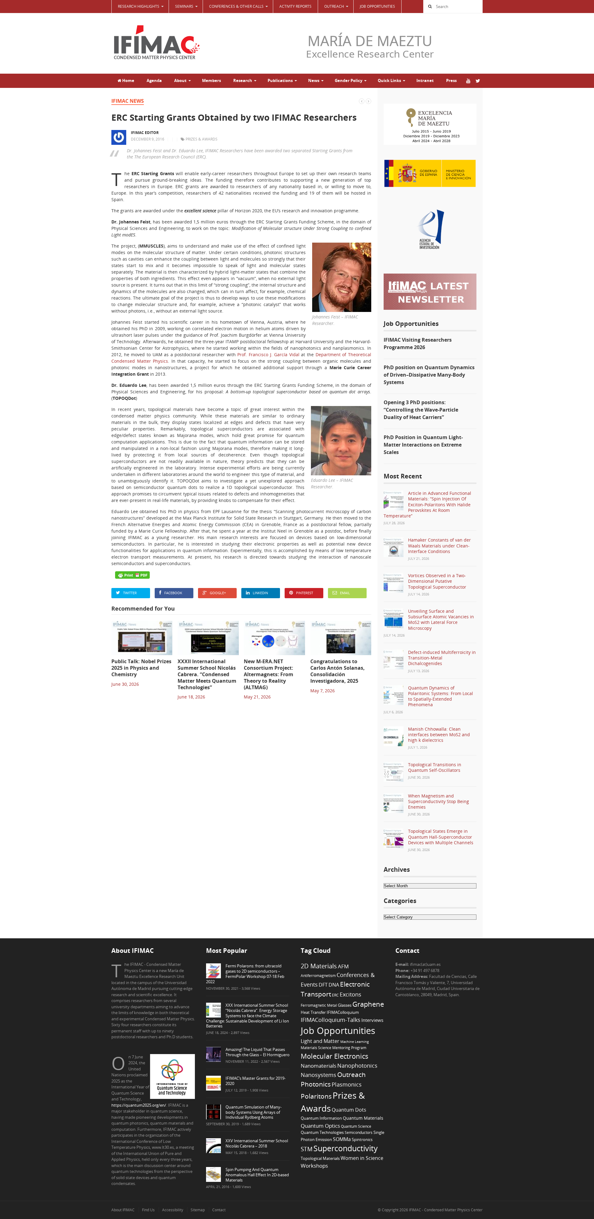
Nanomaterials (318, 1065)
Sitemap (198, 1210)
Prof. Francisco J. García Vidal (268, 354)
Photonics (316, 1084)
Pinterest (304, 592)
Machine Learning (354, 1042)
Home (127, 80)
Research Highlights (138, 6)
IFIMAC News (127, 100)
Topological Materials (320, 1158)
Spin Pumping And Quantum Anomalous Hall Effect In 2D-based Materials (257, 1175)
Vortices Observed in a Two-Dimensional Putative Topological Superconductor (437, 581)
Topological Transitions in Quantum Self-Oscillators (434, 767)
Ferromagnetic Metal (319, 1005)
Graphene (368, 1004)
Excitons (350, 994)
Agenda (154, 80)
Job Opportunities (377, 6)
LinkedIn (260, 592)
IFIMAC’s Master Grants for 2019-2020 (256, 1080)
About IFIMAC (123, 1210)
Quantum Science (356, 1126)
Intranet (425, 80)
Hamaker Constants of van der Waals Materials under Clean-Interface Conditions (439, 545)
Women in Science (362, 1158)
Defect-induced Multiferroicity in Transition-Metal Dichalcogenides (442, 657)
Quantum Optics (320, 1125)
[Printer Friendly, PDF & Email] (132, 575)
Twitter (130, 592)
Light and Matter (320, 1041)
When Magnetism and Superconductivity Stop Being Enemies (438, 801)
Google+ (218, 592)
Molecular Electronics (334, 1056)
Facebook (173, 592)
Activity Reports (295, 6)
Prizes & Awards (201, 139)
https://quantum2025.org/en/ (138, 1105)
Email (345, 592)
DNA (334, 984)
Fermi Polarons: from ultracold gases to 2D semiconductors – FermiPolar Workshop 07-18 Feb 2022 (245, 973)
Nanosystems (318, 1075)
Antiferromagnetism (318, 975)
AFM (343, 966)
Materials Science (316, 1047)
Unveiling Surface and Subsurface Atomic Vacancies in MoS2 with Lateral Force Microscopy (441, 619)
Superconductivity (345, 1148)
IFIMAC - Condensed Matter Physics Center (445, 1210)
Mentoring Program (349, 1047)
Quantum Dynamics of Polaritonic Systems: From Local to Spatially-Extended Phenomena (440, 696)
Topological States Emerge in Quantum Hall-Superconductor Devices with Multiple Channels (440, 836)
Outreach (351, 1074)
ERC (335, 994)
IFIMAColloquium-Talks (330, 1019)
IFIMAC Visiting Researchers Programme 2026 (418, 343)
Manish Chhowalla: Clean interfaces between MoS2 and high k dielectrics (439, 734)
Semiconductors (358, 1132)
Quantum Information (321, 1118)
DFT (323, 984)
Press (451, 80)
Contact (219, 1210)
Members (211, 80)
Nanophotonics (357, 1065)
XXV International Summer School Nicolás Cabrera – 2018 (257, 1143)
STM (306, 1149)
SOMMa (342, 1139)
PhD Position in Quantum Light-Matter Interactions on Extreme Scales (423, 445)
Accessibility (172, 1210)
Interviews (372, 1020)
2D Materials (319, 966)
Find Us (148, 1210)
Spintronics (362, 1139)
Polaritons (316, 1095)
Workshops (314, 1165)
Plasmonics (347, 1084)
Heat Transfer (313, 1012)
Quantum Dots (349, 1109)
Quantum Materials (363, 1118)
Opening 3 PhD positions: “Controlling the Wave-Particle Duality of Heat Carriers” (421, 410)
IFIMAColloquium (343, 1012)
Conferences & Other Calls (236, 6)
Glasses (344, 1005)
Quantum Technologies (322, 1132)
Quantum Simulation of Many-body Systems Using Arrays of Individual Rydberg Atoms (254, 1112)
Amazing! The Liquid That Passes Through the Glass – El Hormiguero (258, 1052)
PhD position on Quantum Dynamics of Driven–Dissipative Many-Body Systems (429, 375)
